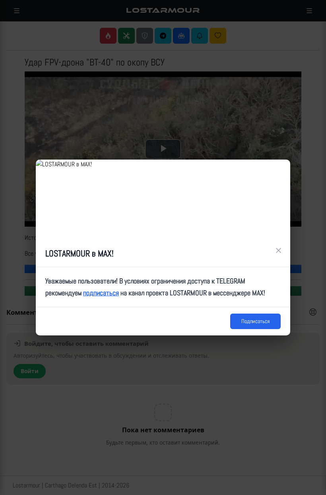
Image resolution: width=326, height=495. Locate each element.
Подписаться (255, 321)
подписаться (101, 292)
